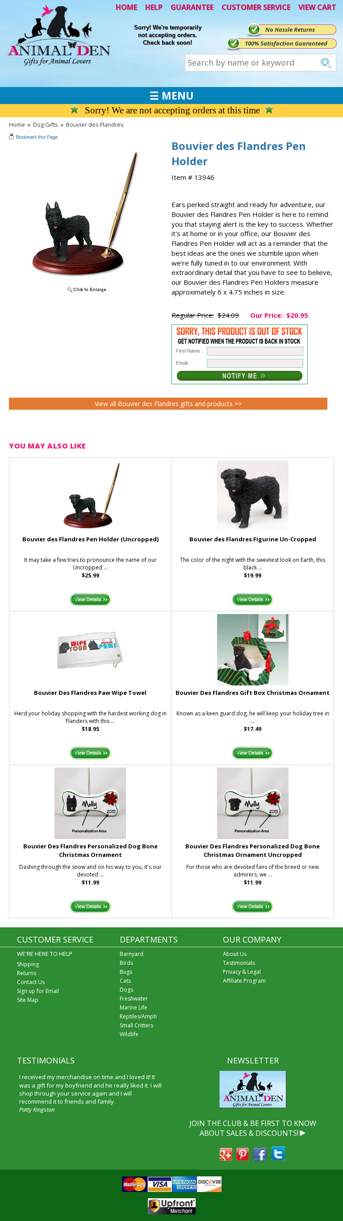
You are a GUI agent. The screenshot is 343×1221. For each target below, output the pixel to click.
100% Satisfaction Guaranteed (286, 43)
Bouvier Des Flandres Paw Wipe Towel (90, 693)
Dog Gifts (45, 124)
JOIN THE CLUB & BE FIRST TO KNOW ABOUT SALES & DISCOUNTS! (252, 1128)
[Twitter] (278, 1158)
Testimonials (239, 963)
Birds (126, 963)
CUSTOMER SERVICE (256, 7)
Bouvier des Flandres (95, 124)
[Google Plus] (226, 1158)
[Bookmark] (34, 138)
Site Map (27, 1000)
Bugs (126, 972)
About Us (235, 954)
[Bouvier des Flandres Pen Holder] (82, 293)
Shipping (28, 964)
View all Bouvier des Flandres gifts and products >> (168, 403)
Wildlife (129, 1034)
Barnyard (131, 954)
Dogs (126, 989)
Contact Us (31, 982)
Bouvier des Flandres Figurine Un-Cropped (252, 539)
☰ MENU (171, 95)
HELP (154, 7)
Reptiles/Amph (138, 1016)
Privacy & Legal (242, 972)
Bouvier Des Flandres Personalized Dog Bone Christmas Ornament (90, 850)
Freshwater (134, 998)
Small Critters (136, 1025)
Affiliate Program (244, 980)
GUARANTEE (192, 7)
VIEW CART (317, 7)
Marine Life (133, 1007)
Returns (26, 973)
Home (17, 124)
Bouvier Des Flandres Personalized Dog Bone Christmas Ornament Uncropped (252, 850)
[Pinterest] (242, 1158)
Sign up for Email (38, 991)
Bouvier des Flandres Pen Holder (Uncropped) (90, 539)
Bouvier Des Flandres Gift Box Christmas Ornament (253, 693)
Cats (125, 980)
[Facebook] (259, 1158)
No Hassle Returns (290, 29)
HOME (126, 7)
